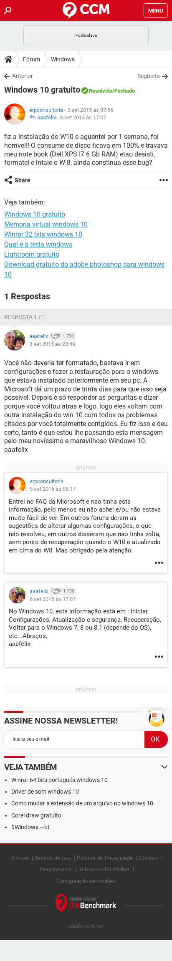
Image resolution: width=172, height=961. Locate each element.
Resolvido (100, 91)
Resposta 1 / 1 (25, 317)
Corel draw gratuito (36, 815)
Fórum (31, 59)
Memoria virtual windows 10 (46, 224)
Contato (148, 858)
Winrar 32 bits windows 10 (43, 234)
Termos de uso (53, 858)
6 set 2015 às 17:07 (83, 117)
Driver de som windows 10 (45, 791)
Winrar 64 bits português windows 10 (59, 780)
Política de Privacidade (105, 858)
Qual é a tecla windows (38, 244)
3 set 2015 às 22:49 (52, 344)
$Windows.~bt (30, 827)
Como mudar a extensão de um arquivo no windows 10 (82, 803)
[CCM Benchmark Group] (86, 904)
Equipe (20, 858)
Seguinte (148, 76)
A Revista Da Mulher (104, 869)
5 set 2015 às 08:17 (53, 489)
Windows (63, 59)
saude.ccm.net (86, 926)
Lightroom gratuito (31, 254)
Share (22, 180)
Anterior (22, 76)
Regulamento (56, 869)
